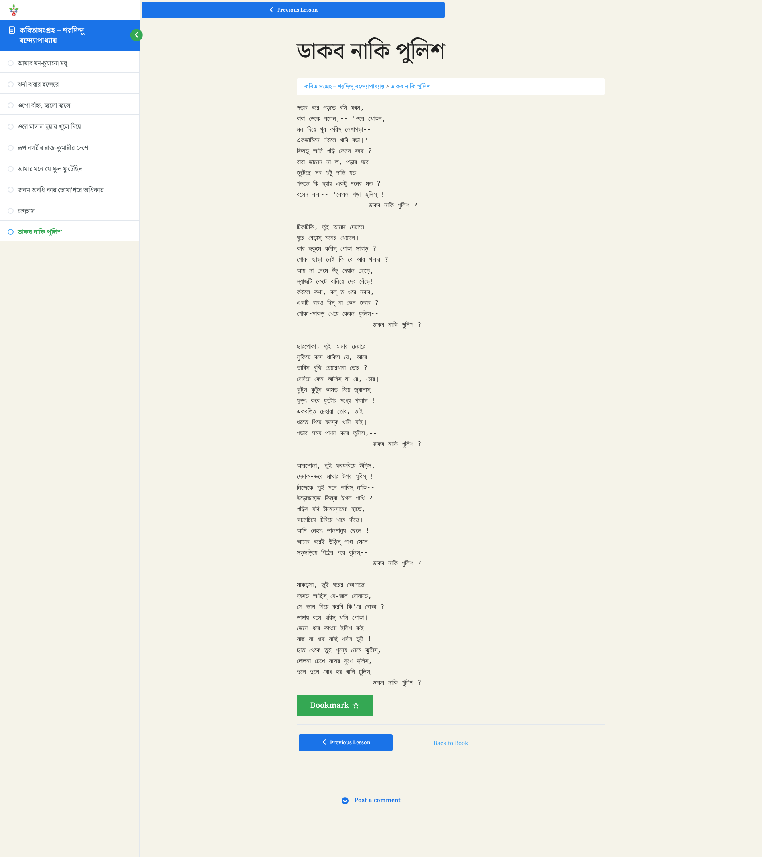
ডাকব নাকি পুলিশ (410, 86)
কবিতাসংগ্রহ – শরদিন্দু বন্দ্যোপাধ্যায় (52, 35)
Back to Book (451, 743)
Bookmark (329, 705)
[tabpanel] (450, 409)
